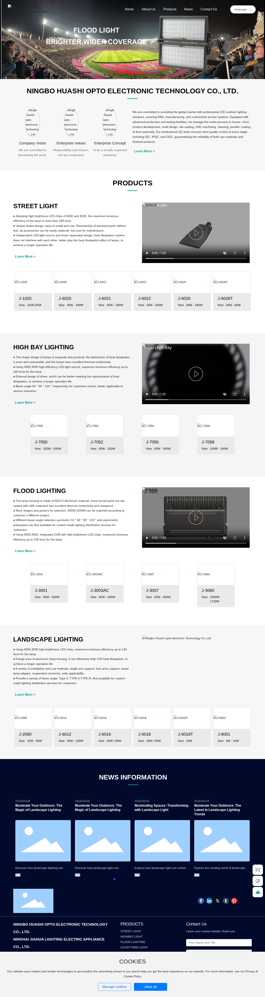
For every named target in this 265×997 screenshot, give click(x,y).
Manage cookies (114, 987)
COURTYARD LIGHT (134, 947)
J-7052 (96, 442)
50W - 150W (107, 448)
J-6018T (185, 734)
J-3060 (208, 590)
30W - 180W (75, 305)
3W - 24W (232, 740)
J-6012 (65, 734)
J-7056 (152, 442)
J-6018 (144, 734)
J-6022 (144, 298)
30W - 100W (75, 740)
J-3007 (152, 590)
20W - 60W (233, 305)
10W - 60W (34, 740)
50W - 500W (162, 597)
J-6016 (104, 734)
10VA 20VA (34, 305)
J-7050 (41, 442)
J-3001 (41, 590)
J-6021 (104, 298)
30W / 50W (114, 740)
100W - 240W (52, 448)
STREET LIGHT (130, 931)
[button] (111, 879)
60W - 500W (51, 597)
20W (189, 740)
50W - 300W (107, 597)
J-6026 (184, 298)
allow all (151, 987)
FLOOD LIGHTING (132, 942)
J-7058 (208, 442)
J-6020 (65, 298)
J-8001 (224, 734)
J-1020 (25, 298)
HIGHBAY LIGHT (131, 936)
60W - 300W (162, 448)
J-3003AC (99, 590)
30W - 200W (154, 305)
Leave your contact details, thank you (210, 931)
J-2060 (25, 734)
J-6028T (225, 298)
